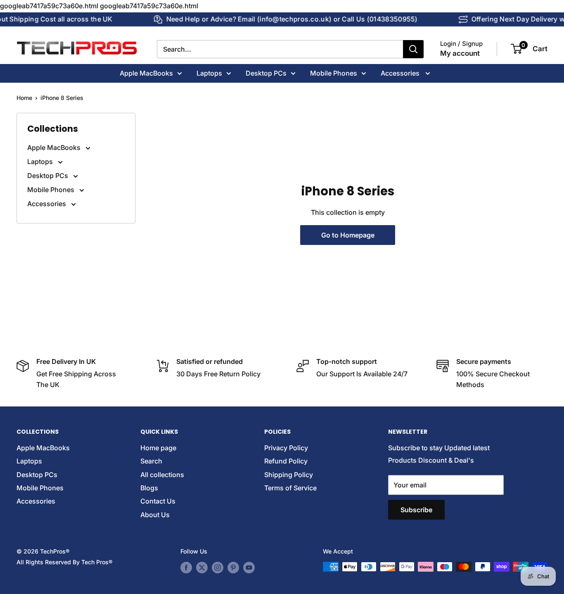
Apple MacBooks (146, 73)
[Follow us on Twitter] (202, 567)
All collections (162, 474)
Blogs (149, 488)
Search (151, 461)
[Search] (413, 49)
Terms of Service (290, 488)
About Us (155, 515)
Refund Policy (286, 461)
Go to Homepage (347, 235)
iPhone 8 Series (61, 97)
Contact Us (157, 501)
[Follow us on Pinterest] (233, 567)
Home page (158, 448)
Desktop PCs (266, 73)
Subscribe (416, 510)
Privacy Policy (286, 448)
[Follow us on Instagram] (217, 567)
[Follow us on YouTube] (249, 567)
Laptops (209, 73)
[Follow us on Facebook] (186, 567)
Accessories (401, 73)
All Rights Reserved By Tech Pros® (64, 561)
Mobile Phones (333, 73)
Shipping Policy (288, 474)
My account (460, 53)
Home (24, 97)
